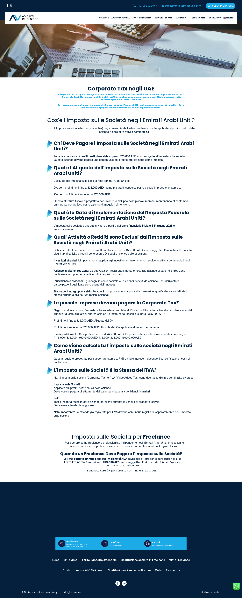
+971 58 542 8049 (115, 545)
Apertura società (120, 18)
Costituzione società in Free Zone (143, 560)
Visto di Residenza (167, 570)
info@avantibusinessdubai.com (163, 545)
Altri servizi (181, 18)
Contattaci (215, 18)
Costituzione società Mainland (82, 570)
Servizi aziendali (163, 18)
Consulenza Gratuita (221, 6)
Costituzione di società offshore (129, 570)
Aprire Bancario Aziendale (99, 560)
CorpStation (214, 592)
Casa (56, 560)
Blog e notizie (199, 18)
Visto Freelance (179, 560)
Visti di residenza (142, 18)
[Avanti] (24, 18)
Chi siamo (104, 18)
